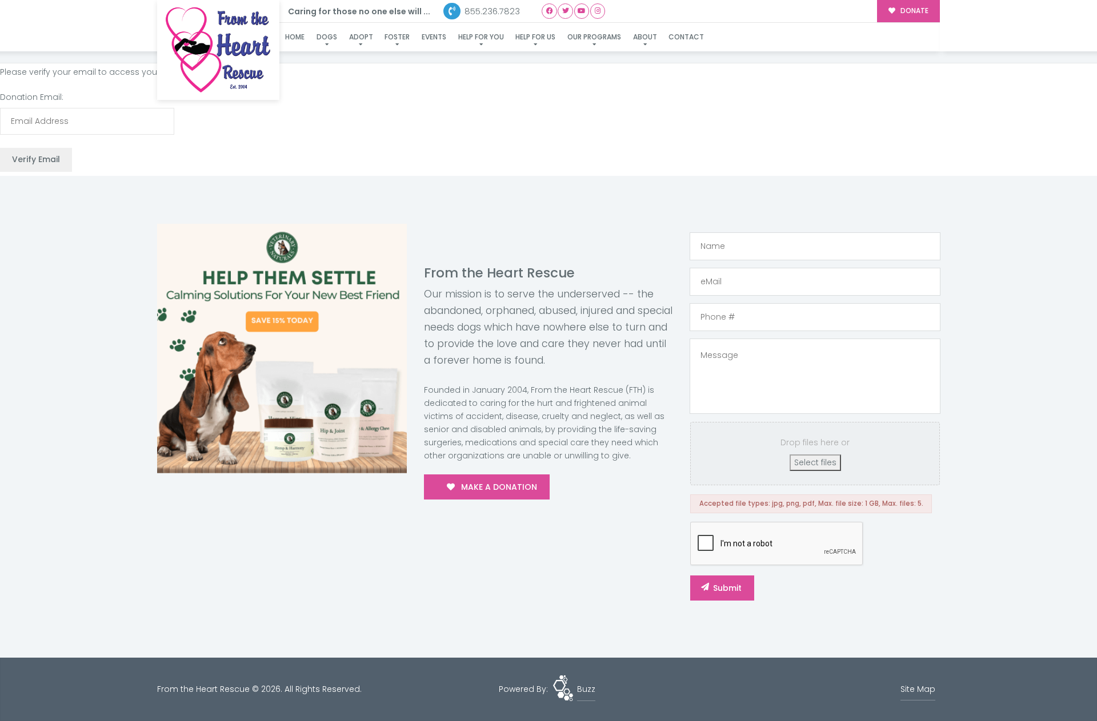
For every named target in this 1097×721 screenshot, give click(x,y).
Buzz (586, 689)
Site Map (917, 689)
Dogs (327, 37)
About (645, 37)
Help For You (481, 37)
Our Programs (594, 37)
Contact (686, 37)
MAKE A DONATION (498, 487)
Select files (815, 462)
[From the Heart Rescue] (218, 50)
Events (434, 37)
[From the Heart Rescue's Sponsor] (282, 348)
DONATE (913, 10)
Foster (397, 37)
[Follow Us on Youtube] (582, 11)
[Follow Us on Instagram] (598, 11)
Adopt (361, 37)
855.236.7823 (491, 11)
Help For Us (535, 37)
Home (295, 37)
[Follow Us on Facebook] (549, 11)
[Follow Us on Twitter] (565, 11)
